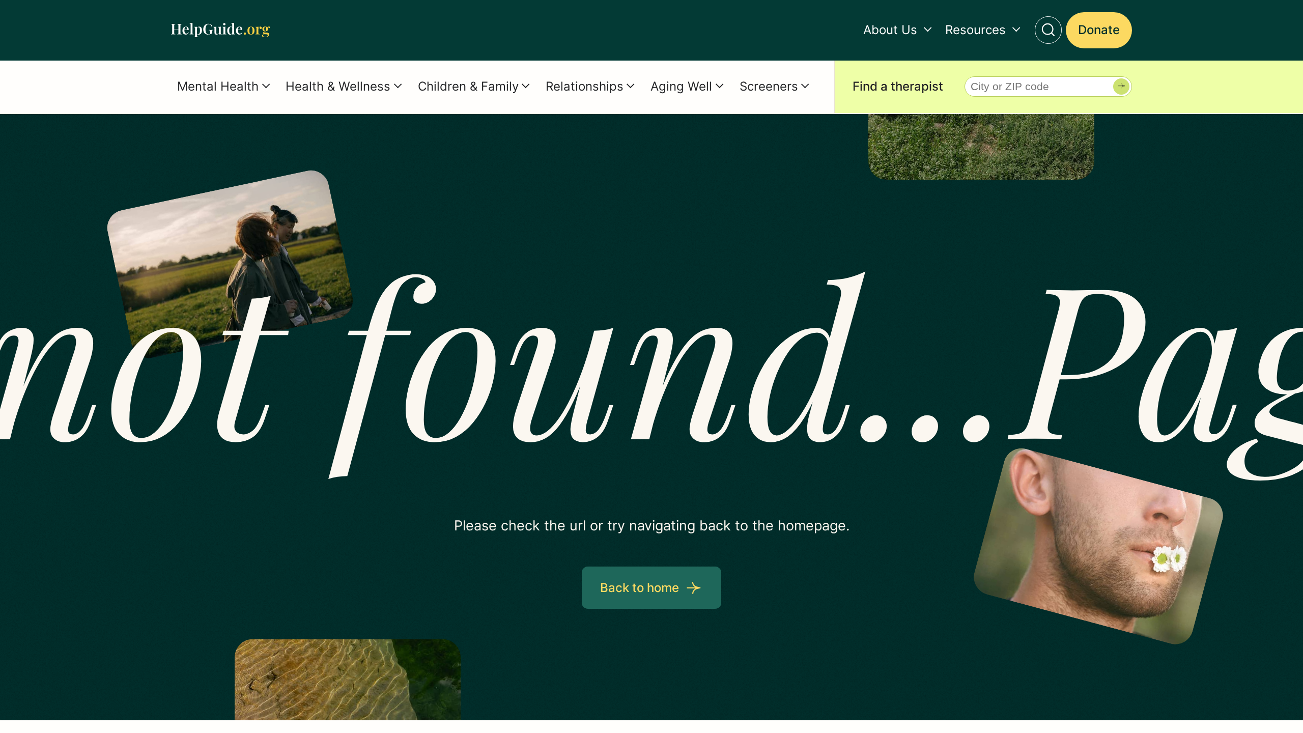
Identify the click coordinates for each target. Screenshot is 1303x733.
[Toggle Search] (1048, 30)
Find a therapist (898, 86)
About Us (890, 29)
